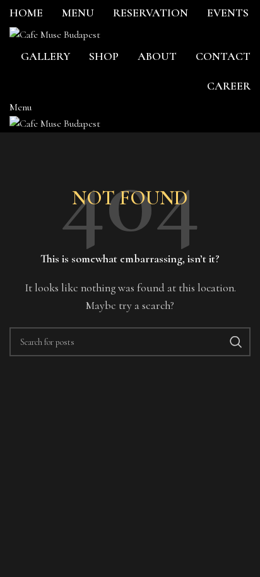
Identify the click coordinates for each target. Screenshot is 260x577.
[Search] (236, 341)
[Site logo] (54, 34)
